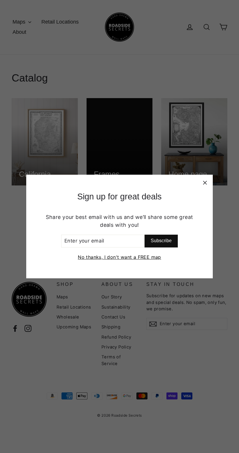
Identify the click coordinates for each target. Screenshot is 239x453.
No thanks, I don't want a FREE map (119, 257)
